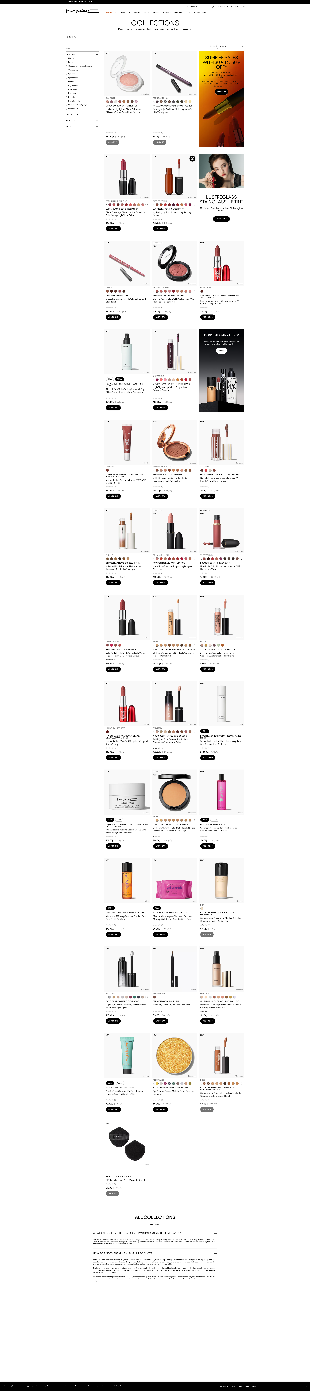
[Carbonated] (181, 379)
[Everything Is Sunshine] (118, 997)
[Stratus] (136, 101)
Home (68, 37)
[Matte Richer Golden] (190, 470)
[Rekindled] (233, 558)
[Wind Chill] (115, 101)
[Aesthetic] (201, 470)
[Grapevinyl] (173, 204)
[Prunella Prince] (157, 101)
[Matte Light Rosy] (181, 470)
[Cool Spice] (107, 291)
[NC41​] (157, 820)
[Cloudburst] (123, 101)
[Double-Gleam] (206, 997)
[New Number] (173, 101)
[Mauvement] (190, 379)
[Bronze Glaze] (226, 997)
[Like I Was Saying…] (130, 204)
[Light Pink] (210, 645)
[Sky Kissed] (107, 101)
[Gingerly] (181, 291)
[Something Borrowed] (220, 558)
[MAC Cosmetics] (82, 11)
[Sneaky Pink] (185, 204)
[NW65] (224, 1083)
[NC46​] (185, 820)
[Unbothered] (115, 645)
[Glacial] (210, 997)
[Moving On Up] (173, 558)
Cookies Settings (227, 1386)
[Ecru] (190, 101)
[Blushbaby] (169, 291)
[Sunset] (107, 558)
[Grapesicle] (157, 379)
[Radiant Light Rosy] (161, 470)
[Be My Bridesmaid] (157, 558)
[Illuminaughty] (169, 1083)
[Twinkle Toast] (185, 101)
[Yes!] (177, 379)
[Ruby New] (181, 558)
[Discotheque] (181, 1083)
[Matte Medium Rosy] (165, 470)
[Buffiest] (229, 558)
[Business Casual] (169, 204)
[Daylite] (111, 558)
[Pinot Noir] (177, 731)
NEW (123, 12)
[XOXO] (177, 204)
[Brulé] (165, 731)
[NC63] (181, 645)
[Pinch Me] (161, 291)
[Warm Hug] (216, 558)
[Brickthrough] (177, 558)
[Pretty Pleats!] (208, 558)
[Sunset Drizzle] (111, 101)
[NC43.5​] (165, 820)
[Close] (306, 1386)
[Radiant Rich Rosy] (157, 470)
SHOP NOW (221, 91)
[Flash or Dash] (114, 997)
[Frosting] (210, 470)
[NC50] (204, 1083)
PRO (188, 12)
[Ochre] (206, 645)
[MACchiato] (115, 291)
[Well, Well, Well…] (122, 204)
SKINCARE (166, 12)
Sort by (212, 46)
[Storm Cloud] (165, 101)
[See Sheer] (114, 204)
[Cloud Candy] (119, 101)
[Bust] (177, 1083)
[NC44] (173, 645)
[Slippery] (161, 379)
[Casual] (214, 470)
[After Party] (165, 1083)
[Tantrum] (185, 379)
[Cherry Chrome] (214, 997)
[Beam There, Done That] (109, 204)
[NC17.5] (216, 1083)
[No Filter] (165, 291)
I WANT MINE (221, 219)
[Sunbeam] (119, 558)
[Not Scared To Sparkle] (126, 997)
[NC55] (190, 645)
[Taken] (237, 558)
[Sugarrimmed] (173, 379)
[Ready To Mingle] (190, 558)
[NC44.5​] (173, 820)
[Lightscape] (201, 997)
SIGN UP (221, 350)
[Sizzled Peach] (161, 204)
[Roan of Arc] (201, 291)
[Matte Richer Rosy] (169, 470)
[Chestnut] (123, 291)
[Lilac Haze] (234, 997)
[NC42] (161, 645)
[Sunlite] (128, 558)
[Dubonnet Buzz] (169, 558)
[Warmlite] (123, 558)
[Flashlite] (115, 558)
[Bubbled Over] (218, 997)
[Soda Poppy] (190, 204)
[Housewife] (118, 204)
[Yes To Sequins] (185, 1083)
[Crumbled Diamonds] (122, 997)
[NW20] (220, 1083)
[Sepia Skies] (128, 101)
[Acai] (111, 291)
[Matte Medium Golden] (173, 470)
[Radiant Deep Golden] (185, 470)
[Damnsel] (107, 470)
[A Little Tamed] (212, 558)
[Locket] (161, 1083)
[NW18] (165, 645)
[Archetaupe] (181, 101)
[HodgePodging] (161, 101)
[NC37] (185, 645)
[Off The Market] (165, 558)
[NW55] (208, 1083)
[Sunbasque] (177, 291)
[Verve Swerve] (107, 645)
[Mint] (218, 645)
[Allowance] (157, 1083)
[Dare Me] (119, 645)
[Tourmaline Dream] (138, 997)
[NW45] (169, 645)
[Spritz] (206, 470)
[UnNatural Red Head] (107, 731)
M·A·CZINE (178, 12)
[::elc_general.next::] (194, 102)
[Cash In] (173, 1083)
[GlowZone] (132, 101)
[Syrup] (119, 291)
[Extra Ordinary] (230, 997)
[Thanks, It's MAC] (134, 204)
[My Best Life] (161, 558)
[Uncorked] (181, 731)
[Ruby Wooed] (173, 291)
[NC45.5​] (181, 820)
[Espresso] (169, 731)
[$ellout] (142, 204)
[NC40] (177, 645)
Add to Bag (113, 228)
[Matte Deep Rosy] (177, 470)
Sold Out (112, 142)
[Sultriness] (185, 558)
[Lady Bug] (126, 204)
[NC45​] (177, 820)
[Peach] (201, 645)
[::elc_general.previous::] (154, 102)
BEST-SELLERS (134, 12)
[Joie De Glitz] (190, 1083)
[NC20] (157, 645)
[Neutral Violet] (214, 645)
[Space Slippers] (222, 997)
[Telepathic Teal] (134, 997)
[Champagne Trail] (142, 997)
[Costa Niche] (169, 101)
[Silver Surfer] (109, 997)
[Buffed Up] (190, 731)
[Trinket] (181, 204)
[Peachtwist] (185, 291)
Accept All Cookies (248, 1386)
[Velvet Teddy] (204, 558)
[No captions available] (221, 370)
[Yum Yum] (165, 379)
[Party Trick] (138, 204)
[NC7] (201, 908)
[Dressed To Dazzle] (169, 379)
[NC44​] (169, 820)
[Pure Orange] (222, 645)
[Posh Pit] (157, 204)
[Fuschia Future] (130, 997)
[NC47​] (190, 820)
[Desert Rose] (190, 291)
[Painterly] (157, 731)
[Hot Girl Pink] (111, 645)
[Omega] (161, 731)
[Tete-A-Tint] (173, 731)
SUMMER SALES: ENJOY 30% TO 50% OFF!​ (81, 2)
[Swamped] (177, 101)
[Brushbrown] (154, 997)
